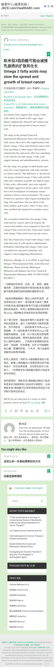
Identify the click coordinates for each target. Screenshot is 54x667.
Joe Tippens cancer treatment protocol (25, 531)
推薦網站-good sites (17, 606)
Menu (6, 16)
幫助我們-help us (16, 600)
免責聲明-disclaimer (17, 595)
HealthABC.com (44, 647)
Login (42, 16)
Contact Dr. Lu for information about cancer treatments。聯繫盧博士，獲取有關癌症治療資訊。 (26, 107)
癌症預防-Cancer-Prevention (15, 45)
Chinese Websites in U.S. (19, 584)
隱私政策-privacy (16, 627)
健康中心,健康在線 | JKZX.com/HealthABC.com (20, 6)
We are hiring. (34, 402)
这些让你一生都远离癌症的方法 (22, 461)
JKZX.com (32, 647)
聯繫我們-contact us (17, 616)
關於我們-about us (17, 622)
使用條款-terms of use (18, 590)
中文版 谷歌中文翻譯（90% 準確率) (28, 488)
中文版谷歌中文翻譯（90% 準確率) (27, 645)
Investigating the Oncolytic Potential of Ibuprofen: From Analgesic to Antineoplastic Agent (25, 554)
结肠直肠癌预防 (13, 476)
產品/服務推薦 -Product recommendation (26, 611)
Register (49, 16)
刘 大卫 (13, 40)
